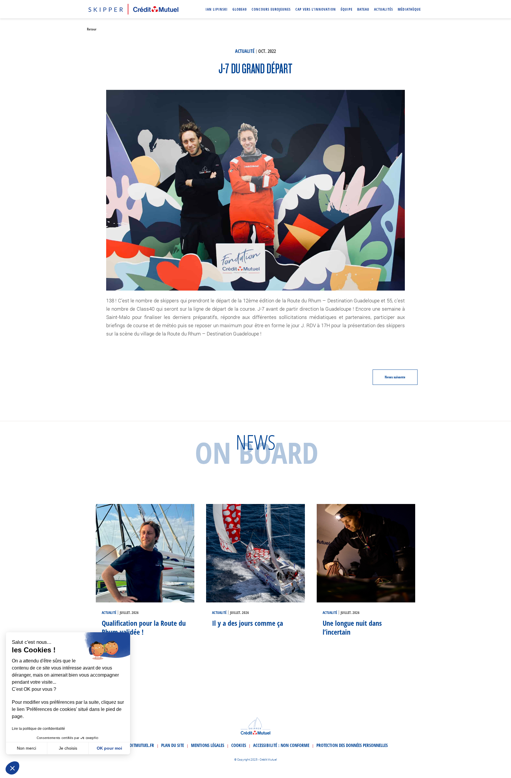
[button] (12, 768)
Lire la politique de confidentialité (38, 729)
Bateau (363, 9)
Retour (91, 29)
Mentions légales (207, 745)
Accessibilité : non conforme (281, 745)
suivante (395, 377)
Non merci (26, 748)
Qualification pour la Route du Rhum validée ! (144, 627)
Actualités (383, 9)
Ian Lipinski (217, 9)
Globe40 (239, 9)
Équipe (346, 9)
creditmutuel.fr (138, 745)
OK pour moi (109, 748)
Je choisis (68, 748)
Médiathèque (409, 9)
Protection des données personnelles (352, 745)
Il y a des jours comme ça (247, 623)
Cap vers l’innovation (315, 9)
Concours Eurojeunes (271, 9)
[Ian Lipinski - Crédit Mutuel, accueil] (133, 8)
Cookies (238, 745)
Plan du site (172, 745)
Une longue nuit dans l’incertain (352, 627)
